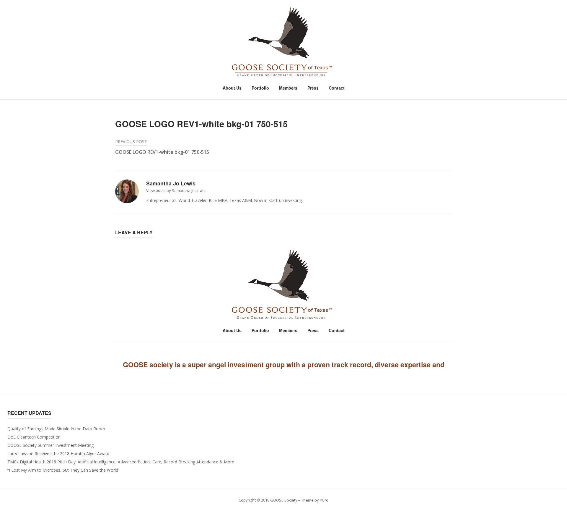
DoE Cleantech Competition (34, 437)
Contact (337, 88)
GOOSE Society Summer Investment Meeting (50, 445)
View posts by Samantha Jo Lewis (176, 190)
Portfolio (260, 88)
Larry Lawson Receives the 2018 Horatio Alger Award (58, 453)
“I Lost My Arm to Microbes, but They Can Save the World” (63, 470)
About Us (232, 88)
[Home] (283, 42)
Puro (324, 500)
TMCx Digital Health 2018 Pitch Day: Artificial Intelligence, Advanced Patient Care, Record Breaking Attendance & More (120, 462)
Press (313, 88)
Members (288, 88)
